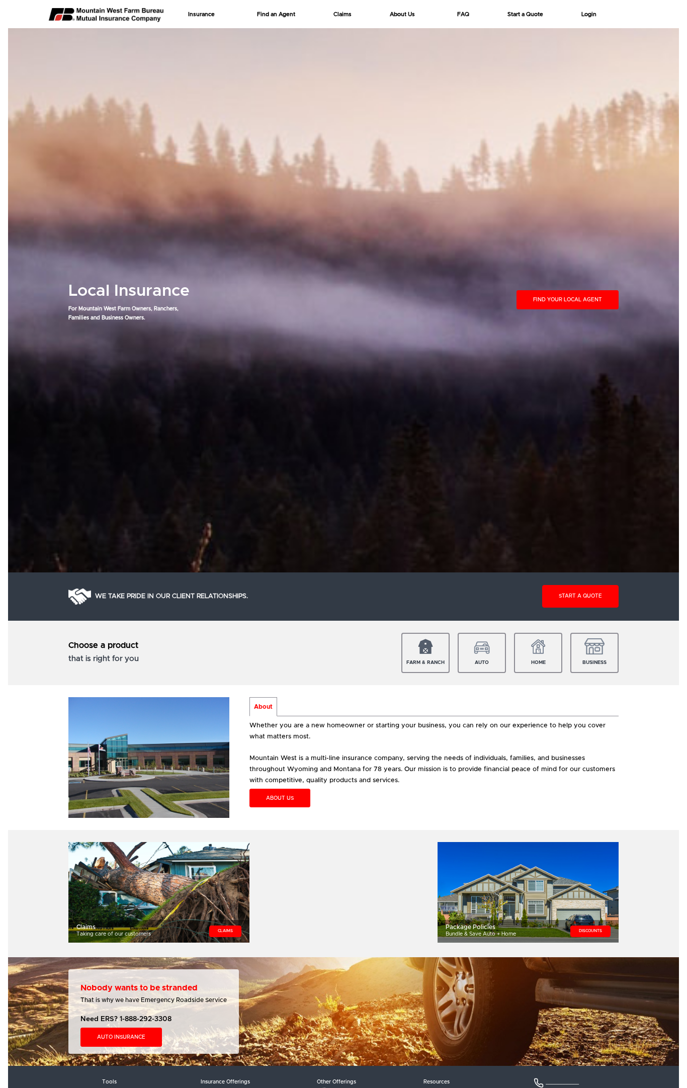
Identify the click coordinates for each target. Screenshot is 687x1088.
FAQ (463, 14)
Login (588, 14)
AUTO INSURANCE (121, 1037)
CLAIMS (225, 931)
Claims (342, 14)
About (263, 707)
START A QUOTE (580, 596)
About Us (402, 14)
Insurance (201, 14)
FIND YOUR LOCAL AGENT (567, 299)
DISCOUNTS (590, 931)
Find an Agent (276, 14)
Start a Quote (525, 14)
